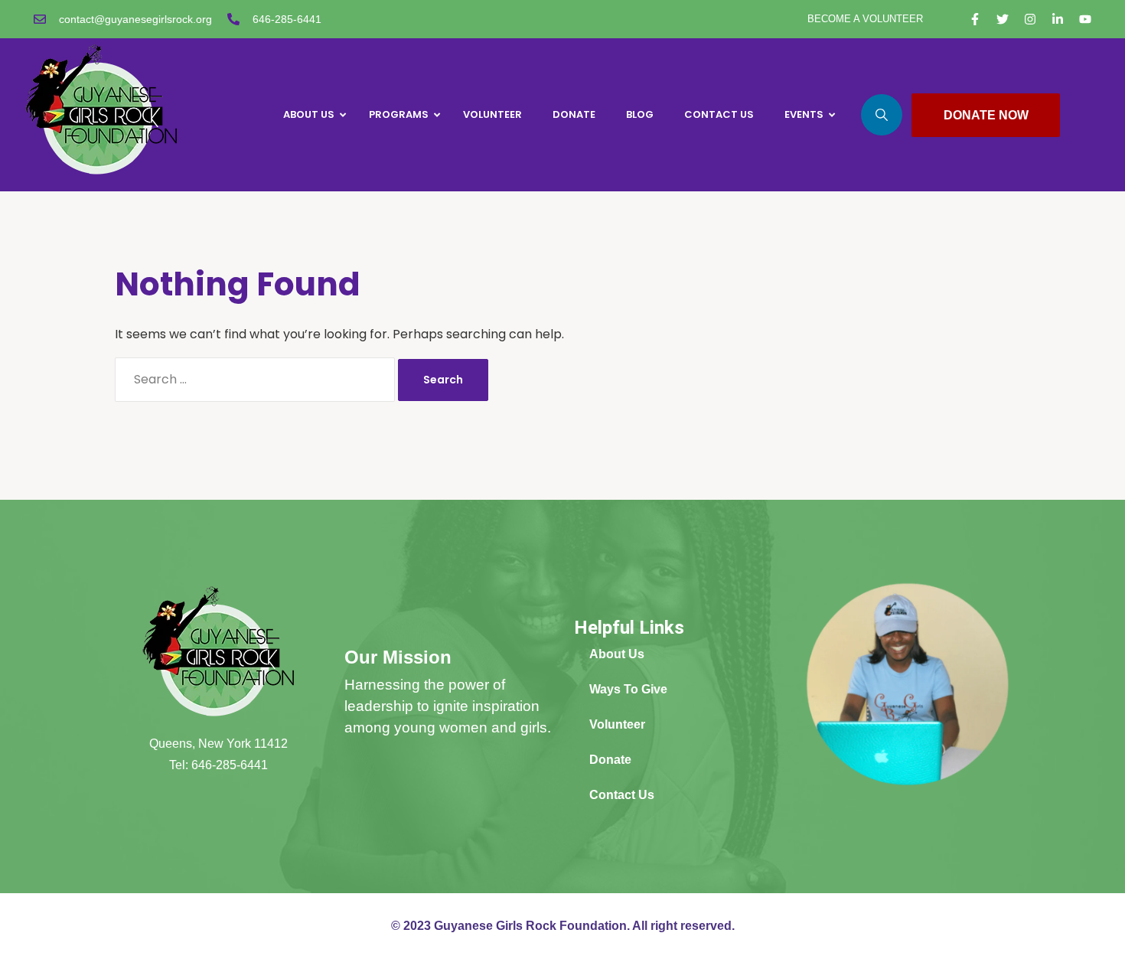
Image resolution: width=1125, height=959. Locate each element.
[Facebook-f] (975, 19)
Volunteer (617, 724)
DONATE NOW (986, 115)
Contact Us (621, 794)
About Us (616, 654)
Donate (610, 759)
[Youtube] (1085, 19)
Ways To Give (628, 689)
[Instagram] (1030, 19)
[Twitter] (1002, 19)
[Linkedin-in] (1058, 19)
